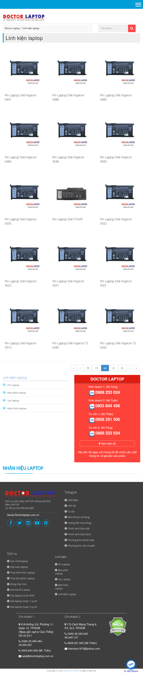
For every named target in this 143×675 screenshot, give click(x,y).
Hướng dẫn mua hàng (79, 523)
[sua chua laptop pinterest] (46, 523)
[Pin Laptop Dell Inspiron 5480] (24, 132)
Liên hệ (72, 505)
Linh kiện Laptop (67, 594)
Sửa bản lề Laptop (20, 589)
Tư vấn (71, 511)
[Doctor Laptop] (30, 495)
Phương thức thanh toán (81, 540)
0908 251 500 (107, 419)
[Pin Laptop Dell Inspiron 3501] (71, 256)
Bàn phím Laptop (61, 571)
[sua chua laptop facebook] (11, 523)
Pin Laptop (13, 385)
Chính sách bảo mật (78, 528)
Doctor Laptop (12, 28)
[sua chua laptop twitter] (19, 523)
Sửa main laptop (19, 567)
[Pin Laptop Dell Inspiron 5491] (24, 70)
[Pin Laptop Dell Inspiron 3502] (119, 194)
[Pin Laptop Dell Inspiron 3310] (24, 318)
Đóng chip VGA (18, 584)
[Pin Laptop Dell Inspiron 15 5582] (119, 318)
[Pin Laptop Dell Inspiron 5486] (71, 70)
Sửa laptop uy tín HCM (22, 595)
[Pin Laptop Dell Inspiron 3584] (71, 132)
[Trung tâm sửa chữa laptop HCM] (24, 17)
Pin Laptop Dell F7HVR (67, 219)
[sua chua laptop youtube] (37, 523)
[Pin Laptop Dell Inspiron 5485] (119, 70)
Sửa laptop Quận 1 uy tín (23, 601)
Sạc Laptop (64, 579)
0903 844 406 (107, 405)
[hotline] (92, 393)
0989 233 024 (107, 392)
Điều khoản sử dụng (78, 517)
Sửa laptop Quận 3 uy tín (23, 607)
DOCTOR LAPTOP (71, 670)
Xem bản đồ (108, 443)
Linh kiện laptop (30, 28)
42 (122, 368)
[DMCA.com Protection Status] (118, 626)
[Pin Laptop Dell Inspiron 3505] (24, 194)
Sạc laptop (13, 400)
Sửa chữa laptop (19, 561)
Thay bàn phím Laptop (22, 578)
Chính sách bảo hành (79, 534)
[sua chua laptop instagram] (28, 523)
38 (87, 368)
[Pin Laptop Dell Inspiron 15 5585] (71, 318)
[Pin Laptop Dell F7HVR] (71, 194)
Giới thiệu (73, 500)
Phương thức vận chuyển (81, 545)
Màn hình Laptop (16, 408)
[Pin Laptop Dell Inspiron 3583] (119, 132)
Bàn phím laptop (16, 392)
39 (96, 368)
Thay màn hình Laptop (22, 572)
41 (113, 368)
